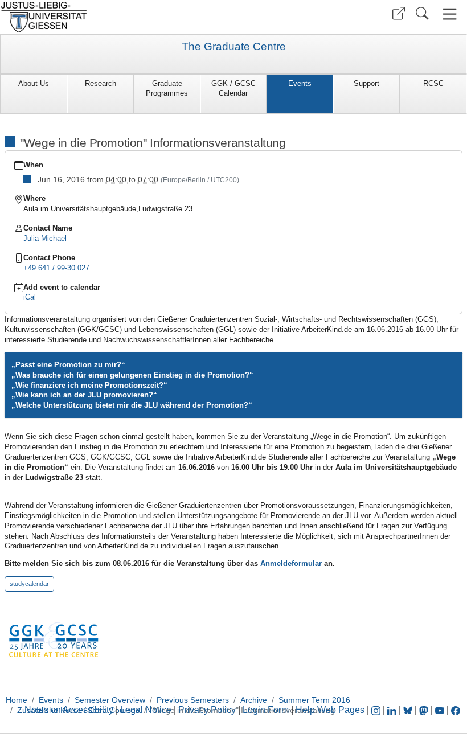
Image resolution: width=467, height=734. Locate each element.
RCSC (433, 83)
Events (300, 83)
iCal (29, 297)
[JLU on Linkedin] (393, 710)
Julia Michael (45, 238)
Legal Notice (145, 710)
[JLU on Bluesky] (409, 710)
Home (16, 699)
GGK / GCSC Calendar (233, 88)
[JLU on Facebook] (455, 710)
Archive (253, 699)
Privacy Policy (207, 710)
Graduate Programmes (167, 88)
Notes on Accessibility (70, 710)
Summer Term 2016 (314, 699)
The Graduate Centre (234, 47)
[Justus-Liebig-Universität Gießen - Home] (115, 17)
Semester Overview (110, 699)
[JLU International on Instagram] (377, 710)
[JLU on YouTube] (440, 710)
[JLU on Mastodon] (425, 710)
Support (366, 83)
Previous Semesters (193, 699)
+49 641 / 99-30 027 (56, 268)
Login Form (266, 710)
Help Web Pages (330, 710)
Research (100, 83)
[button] (398, 13)
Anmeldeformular (292, 563)
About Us (33, 83)
